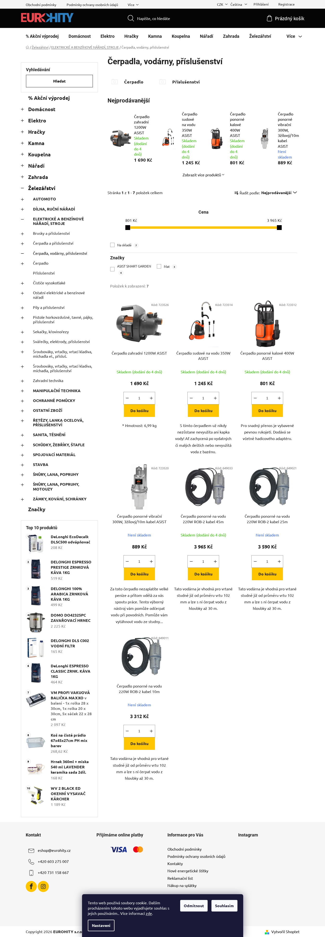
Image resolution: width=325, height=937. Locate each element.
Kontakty (175, 863)
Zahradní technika (48, 380)
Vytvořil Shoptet (285, 931)
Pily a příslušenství (48, 307)
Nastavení (101, 925)
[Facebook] (31, 886)
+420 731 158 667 (53, 872)
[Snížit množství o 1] (127, 398)
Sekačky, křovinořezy (51, 331)
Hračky (36, 131)
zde (149, 913)
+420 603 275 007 (53, 861)
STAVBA (40, 464)
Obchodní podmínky (41, 4)
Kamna (36, 143)
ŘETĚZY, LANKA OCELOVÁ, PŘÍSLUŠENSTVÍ (58, 422)
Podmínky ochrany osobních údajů (92, 4)
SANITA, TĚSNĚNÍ (49, 434)
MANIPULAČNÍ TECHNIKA (57, 390)
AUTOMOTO (44, 198)
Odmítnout (194, 905)
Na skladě (127, 245)
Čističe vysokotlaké (49, 282)
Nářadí (36, 165)
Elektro (37, 120)
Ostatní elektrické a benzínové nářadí (59, 295)
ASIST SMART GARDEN (134, 269)
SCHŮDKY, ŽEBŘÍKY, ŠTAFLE (59, 444)
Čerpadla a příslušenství (53, 243)
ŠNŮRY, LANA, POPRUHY (56, 474)
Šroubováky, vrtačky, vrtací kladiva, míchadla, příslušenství (62, 368)
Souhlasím (224, 905)
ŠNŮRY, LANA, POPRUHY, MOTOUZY (56, 486)
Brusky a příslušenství (51, 233)
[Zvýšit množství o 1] (151, 398)
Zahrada (38, 177)
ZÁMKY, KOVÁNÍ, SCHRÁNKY (60, 498)
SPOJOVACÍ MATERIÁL (54, 454)
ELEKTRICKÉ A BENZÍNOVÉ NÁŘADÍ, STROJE (58, 221)
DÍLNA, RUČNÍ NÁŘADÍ (54, 208)
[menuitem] (42, 36)
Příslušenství (44, 272)
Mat (169, 266)
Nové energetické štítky (187, 870)
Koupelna (39, 154)
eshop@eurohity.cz (54, 850)
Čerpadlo (40, 263)
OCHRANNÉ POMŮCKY (54, 400)
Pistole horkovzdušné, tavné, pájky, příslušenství (63, 319)
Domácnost (41, 109)
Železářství (41, 188)
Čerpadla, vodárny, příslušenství (60, 253)
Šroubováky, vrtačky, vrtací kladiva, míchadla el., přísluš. (62, 353)
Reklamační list (180, 878)
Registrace (286, 4)
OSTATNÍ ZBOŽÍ (47, 410)
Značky (36, 509)
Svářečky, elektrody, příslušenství (61, 341)
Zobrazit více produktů (202, 174)
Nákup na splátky (182, 885)
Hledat (59, 80)
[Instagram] (43, 886)
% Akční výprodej (49, 98)
